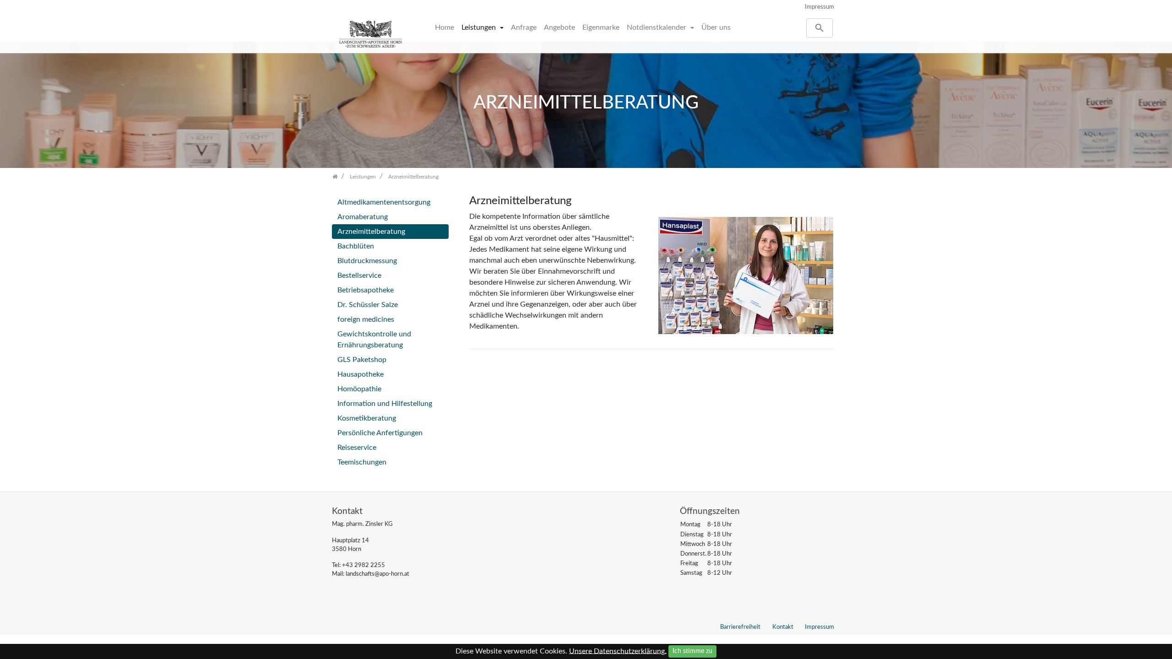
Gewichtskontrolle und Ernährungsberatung (374, 339)
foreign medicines (365, 319)
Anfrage (524, 27)
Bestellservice (359, 275)
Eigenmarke (600, 27)
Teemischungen (361, 462)
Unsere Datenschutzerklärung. (618, 650)
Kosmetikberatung (366, 418)
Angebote (559, 27)
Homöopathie (359, 389)
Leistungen (479, 27)
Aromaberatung (362, 217)
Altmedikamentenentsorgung (383, 202)
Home (444, 27)
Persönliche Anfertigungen (380, 433)
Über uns (716, 27)
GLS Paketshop (361, 359)
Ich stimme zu (692, 651)
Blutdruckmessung (367, 261)
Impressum (819, 7)
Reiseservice (356, 447)
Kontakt (782, 627)
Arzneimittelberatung (371, 231)
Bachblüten (355, 246)
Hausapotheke (360, 374)
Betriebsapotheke (365, 290)
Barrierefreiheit (740, 627)
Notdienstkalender (657, 27)
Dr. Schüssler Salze (367, 304)
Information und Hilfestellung (384, 403)
